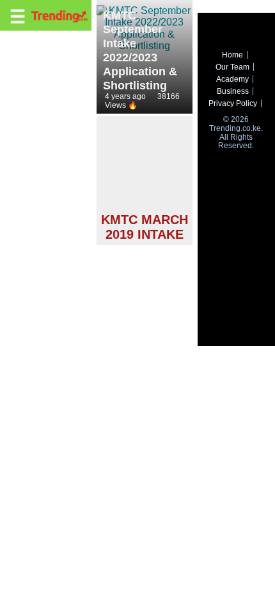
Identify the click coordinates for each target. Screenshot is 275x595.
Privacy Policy (232, 103)
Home (232, 54)
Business (233, 91)
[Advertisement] (144, 166)
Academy (232, 79)
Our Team (232, 67)
